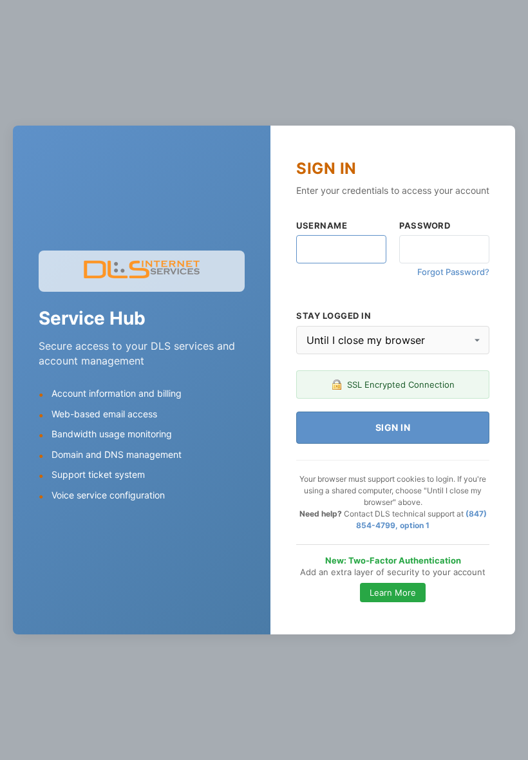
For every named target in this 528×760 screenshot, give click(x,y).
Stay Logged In (333, 315)
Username (321, 225)
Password (424, 225)
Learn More (393, 592)
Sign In (393, 427)
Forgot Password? (453, 272)
